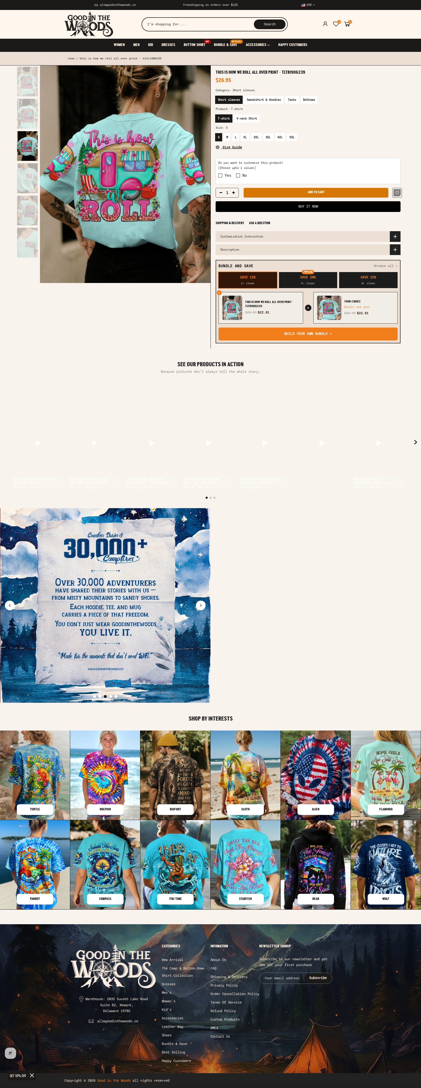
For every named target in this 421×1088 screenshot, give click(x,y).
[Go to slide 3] (105, 696)
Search (270, 24)
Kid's (167, 1010)
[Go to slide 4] (110, 696)
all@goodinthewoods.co (118, 5)
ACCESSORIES (256, 45)
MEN (136, 45)
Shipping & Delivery (230, 223)
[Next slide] (201, 605)
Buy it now (308, 206)
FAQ (213, 968)
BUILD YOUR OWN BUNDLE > (308, 334)
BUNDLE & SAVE (227, 44)
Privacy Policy (224, 985)
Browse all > (386, 266)
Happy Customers (176, 1061)
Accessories (172, 1018)
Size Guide (231, 147)
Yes (228, 175)
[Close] (32, 1075)
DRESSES (168, 45)
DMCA (214, 1028)
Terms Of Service (226, 1002)
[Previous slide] (10, 605)
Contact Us (220, 1036)
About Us (218, 960)
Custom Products (225, 1019)
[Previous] (48, 174)
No (244, 175)
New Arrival (172, 960)
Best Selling (173, 1052)
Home (71, 58)
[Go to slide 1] (94, 696)
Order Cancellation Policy (234, 994)
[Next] (202, 174)
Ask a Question (259, 223)
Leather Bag (172, 1027)
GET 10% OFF (18, 1075)
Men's (167, 993)
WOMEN (119, 45)
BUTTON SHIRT (196, 44)
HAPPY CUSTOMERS (292, 45)
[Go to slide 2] (99, 696)
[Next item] (415, 443)
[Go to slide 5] (116, 696)
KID (150, 45)
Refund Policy (223, 1011)
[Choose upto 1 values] (237, 168)
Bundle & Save (174, 1044)
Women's (168, 1001)
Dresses (168, 984)
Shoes (167, 1035)
